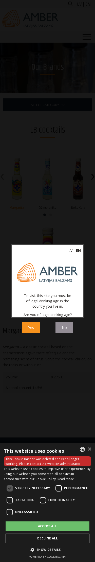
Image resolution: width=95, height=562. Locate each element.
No (64, 327)
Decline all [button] (47, 538)
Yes (31, 327)
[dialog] (47, 502)
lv (70, 250)
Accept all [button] (47, 526)
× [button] (89, 449)
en (78, 250)
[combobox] (82, 449)
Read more (66, 479)
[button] (47, 550)
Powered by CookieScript (47, 556)
